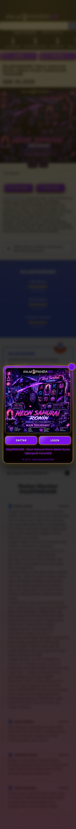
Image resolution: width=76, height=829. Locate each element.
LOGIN (54, 440)
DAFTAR (21, 440)
